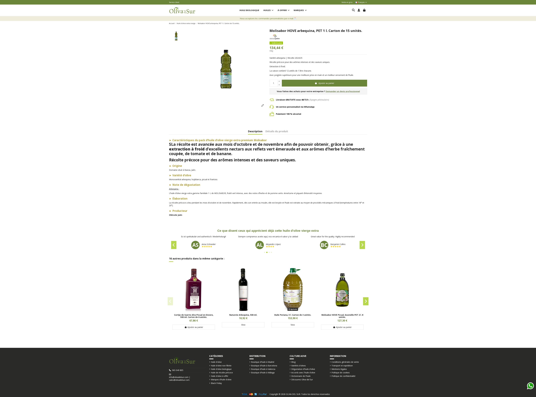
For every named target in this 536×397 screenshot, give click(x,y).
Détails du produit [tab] (276, 131)
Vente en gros (347, 2)
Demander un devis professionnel (343, 91)
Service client (174, 2)
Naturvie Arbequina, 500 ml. (243, 315)
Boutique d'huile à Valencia (263, 369)
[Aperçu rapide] (194, 311)
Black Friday (216, 383)
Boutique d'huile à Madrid (262, 362)
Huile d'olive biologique (221, 369)
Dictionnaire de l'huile (301, 376)
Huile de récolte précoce (222, 372)
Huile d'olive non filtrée (221, 365)
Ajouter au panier (326, 83)
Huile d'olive (216, 362)
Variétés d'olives (298, 365)
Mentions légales (339, 369)
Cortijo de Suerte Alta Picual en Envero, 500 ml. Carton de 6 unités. (193, 316)
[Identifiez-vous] (359, 10)
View (243, 324)
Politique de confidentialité (343, 376)
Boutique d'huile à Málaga (263, 372)
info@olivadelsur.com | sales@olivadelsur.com (179, 378)
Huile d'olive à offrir (219, 376)
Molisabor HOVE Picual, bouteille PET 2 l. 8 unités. (342, 316)
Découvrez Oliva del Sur (302, 379)
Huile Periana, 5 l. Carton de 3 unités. (292, 315)
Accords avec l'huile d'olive (303, 372)
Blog (293, 362)
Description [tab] (255, 131)
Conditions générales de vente (345, 362)
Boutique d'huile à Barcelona (264, 365)
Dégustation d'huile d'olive (303, 369)
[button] (268, 10)
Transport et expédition (342, 365)
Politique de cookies (341, 372)
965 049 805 (177, 370)
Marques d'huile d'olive (221, 379)
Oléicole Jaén (175, 215)
